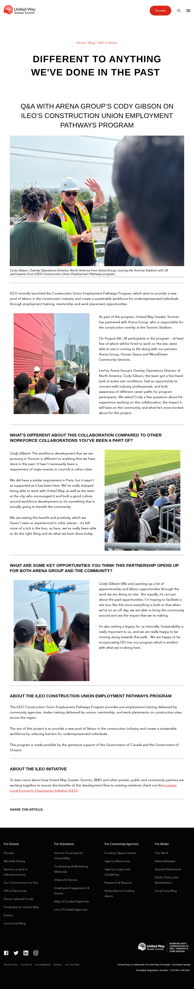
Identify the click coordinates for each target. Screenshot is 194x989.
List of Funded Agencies (70, 909)
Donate (160, 10)
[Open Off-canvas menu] (188, 10)
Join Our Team (72, 964)
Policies (58, 964)
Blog (91, 42)
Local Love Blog (15, 923)
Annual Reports (43, 964)
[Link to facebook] (6, 953)
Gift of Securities (15, 891)
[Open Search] (179, 10)
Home (81, 42)
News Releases (165, 861)
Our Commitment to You (21, 882)
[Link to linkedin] (25, 953)
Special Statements (168, 869)
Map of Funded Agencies (71, 901)
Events (8, 915)
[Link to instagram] (35, 953)
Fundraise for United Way (21, 907)
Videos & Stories (65, 880)
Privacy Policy (11, 964)
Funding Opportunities (120, 853)
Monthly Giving (14, 861)
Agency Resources (117, 861)
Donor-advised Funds (18, 899)
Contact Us (26, 964)
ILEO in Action (107, 42)
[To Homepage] (20, 15)
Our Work (161, 853)
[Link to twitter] (16, 953)
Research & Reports (118, 882)
